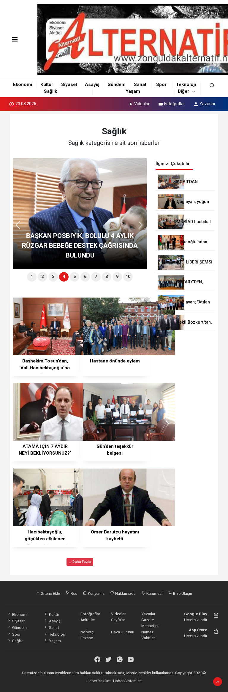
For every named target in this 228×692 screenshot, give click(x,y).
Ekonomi (22, 84)
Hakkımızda (125, 593)
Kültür (46, 84)
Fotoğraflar (174, 103)
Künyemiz (95, 593)
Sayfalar (118, 619)
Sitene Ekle (50, 593)
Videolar (142, 103)
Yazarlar (208, 103)
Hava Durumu (122, 631)
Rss (73, 593)
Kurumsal (153, 593)
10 (128, 276)
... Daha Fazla (80, 562)
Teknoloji (186, 84)
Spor (161, 84)
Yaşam (133, 91)
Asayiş (92, 84)
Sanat (140, 84)
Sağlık (50, 91)
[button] (143, 227)
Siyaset (69, 84)
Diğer (183, 91)
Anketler (87, 619)
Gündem (116, 84)
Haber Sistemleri (127, 680)
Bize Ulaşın (182, 593)
